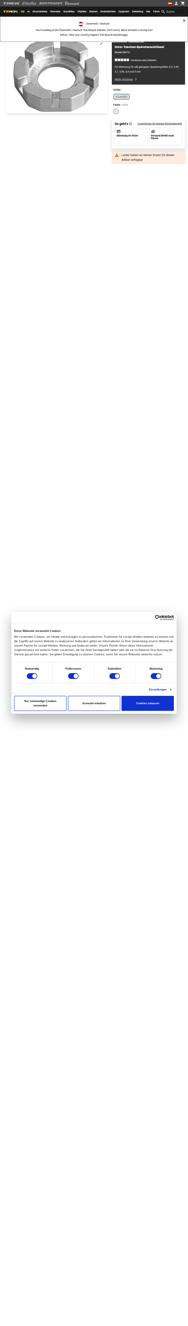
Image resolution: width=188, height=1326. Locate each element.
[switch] (73, 676)
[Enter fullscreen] (101, 43)
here (124, 34)
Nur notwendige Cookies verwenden (40, 703)
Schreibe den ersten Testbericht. (144, 60)
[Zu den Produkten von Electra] (29, 3)
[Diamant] (72, 3)
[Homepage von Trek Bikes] (11, 3)
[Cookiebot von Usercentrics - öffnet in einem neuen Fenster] (158, 617)
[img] (122, 60)
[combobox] (172, 11)
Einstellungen (158, 689)
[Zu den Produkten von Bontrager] (51, 3)
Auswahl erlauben (94, 703)
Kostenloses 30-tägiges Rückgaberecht (160, 123)
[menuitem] (40, 11)
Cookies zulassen (147, 703)
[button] (56, 75)
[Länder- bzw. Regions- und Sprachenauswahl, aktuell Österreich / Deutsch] (170, 3)
